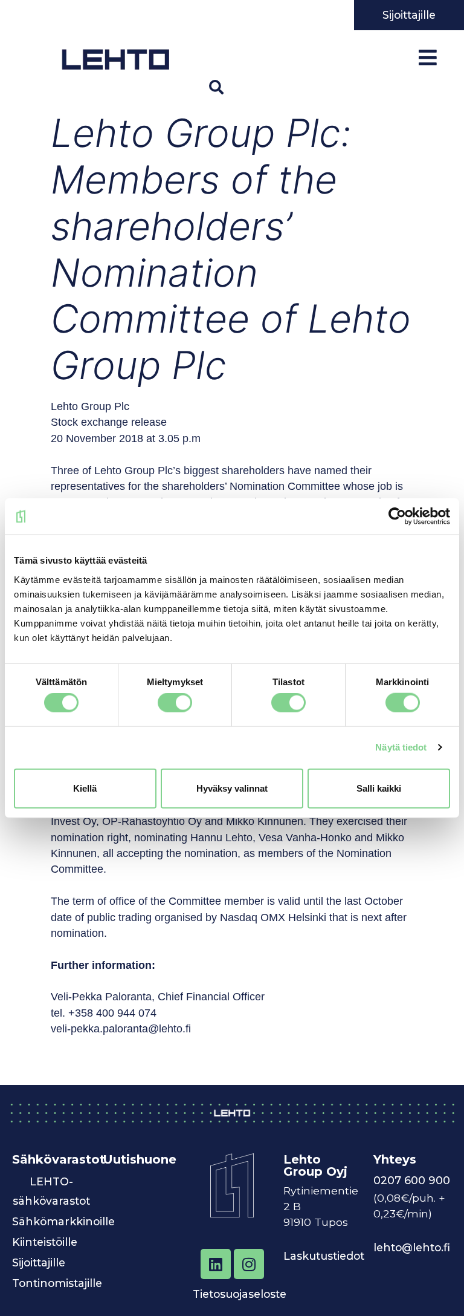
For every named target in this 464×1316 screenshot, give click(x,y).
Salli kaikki (378, 788)
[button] (216, 87)
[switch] (175, 702)
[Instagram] (249, 1264)
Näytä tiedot (401, 747)
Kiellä (85, 788)
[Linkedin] (216, 1264)
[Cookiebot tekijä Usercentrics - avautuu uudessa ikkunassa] (397, 516)
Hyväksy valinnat (232, 788)
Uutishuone (139, 1159)
